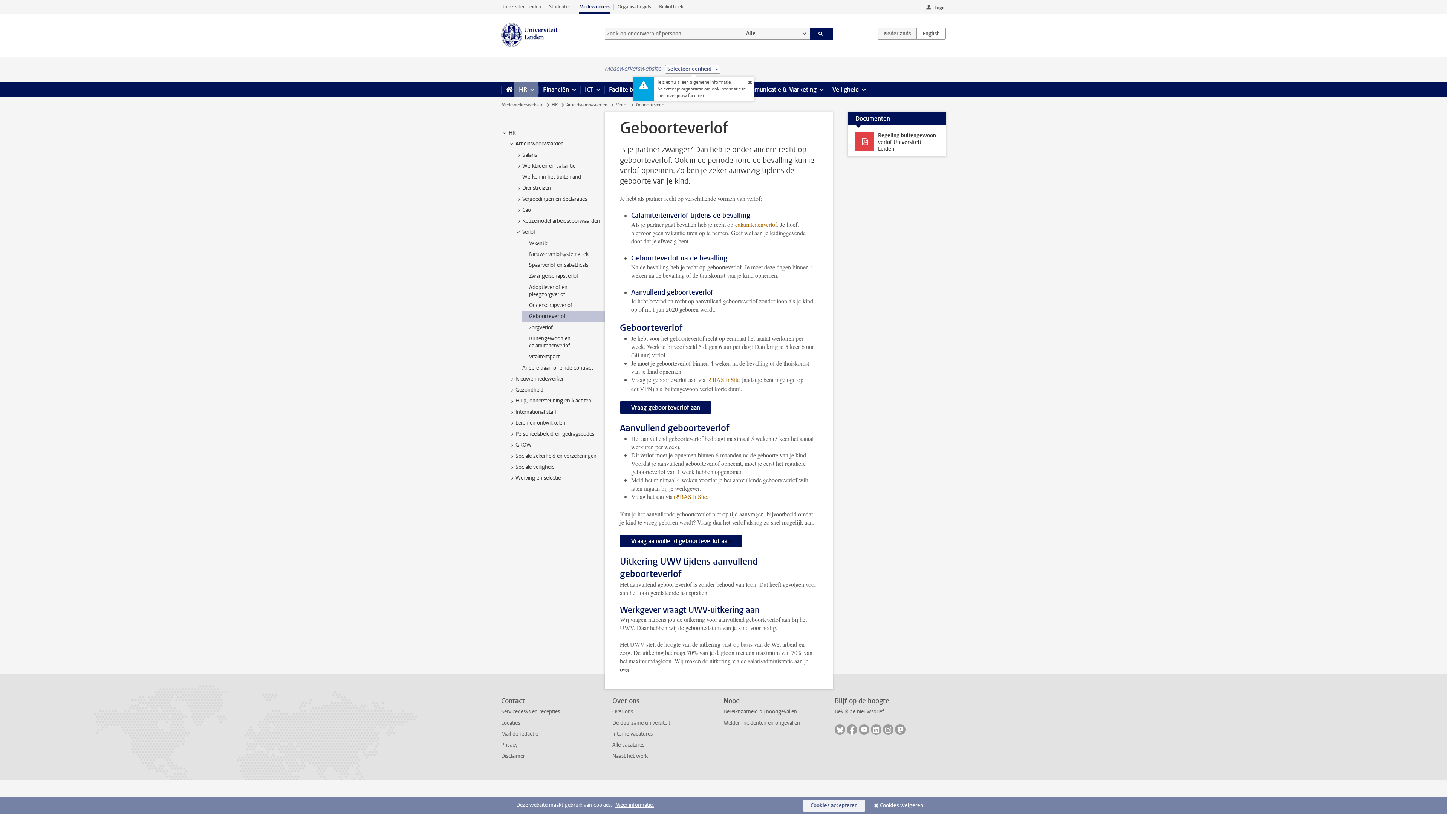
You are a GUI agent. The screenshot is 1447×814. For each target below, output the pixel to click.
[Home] (507, 89)
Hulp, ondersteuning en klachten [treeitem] (553, 400)
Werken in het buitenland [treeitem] (551, 177)
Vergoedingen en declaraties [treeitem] (554, 199)
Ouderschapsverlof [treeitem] (550, 305)
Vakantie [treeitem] (538, 243)
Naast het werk (630, 756)
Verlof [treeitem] (528, 232)
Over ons (622, 711)
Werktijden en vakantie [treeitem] (548, 166)
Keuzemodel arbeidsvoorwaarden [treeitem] (561, 221)
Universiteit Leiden (521, 6)
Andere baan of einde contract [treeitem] (557, 368)
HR (523, 89)
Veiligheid (845, 89)
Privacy (509, 744)
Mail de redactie (519, 733)
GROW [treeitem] (523, 444)
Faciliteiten (624, 89)
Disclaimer (513, 756)
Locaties (510, 723)
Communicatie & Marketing (780, 89)
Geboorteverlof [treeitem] (547, 316)
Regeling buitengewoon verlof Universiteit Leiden (907, 142)
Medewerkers (594, 6)
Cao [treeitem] (526, 210)
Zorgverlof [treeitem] (541, 327)
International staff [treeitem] (536, 412)
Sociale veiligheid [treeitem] (535, 467)
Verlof (622, 105)
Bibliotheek (671, 6)
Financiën (556, 89)
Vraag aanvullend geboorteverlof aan (681, 541)
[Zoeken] (821, 34)
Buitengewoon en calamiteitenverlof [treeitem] (550, 342)
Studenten (560, 6)
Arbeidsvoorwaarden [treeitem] (539, 143)
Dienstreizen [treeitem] (536, 187)
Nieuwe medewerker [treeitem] (539, 379)
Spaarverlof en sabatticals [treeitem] (558, 265)
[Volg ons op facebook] (852, 729)
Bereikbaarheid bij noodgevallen (760, 711)
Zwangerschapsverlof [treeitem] (553, 276)
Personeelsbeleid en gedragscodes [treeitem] (554, 434)
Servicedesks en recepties (530, 711)
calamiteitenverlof (756, 224)
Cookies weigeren (901, 805)
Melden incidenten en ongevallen (762, 723)
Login (940, 8)
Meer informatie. (634, 805)
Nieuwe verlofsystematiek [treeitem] (559, 254)
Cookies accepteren (834, 805)
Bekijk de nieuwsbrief (859, 711)
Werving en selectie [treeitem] (538, 478)
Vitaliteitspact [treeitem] (544, 356)
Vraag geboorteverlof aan (665, 408)
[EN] (931, 34)
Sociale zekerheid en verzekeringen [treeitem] (556, 456)
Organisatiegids (634, 6)
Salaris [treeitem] (529, 155)
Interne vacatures (632, 733)
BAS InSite (726, 380)
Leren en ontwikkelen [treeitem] (540, 423)
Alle (751, 33)
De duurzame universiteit (641, 723)
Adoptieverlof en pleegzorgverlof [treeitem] (548, 291)
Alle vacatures (628, 744)
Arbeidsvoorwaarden (586, 105)
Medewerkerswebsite (522, 105)
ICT (589, 89)
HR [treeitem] (512, 132)
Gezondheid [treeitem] (529, 389)
